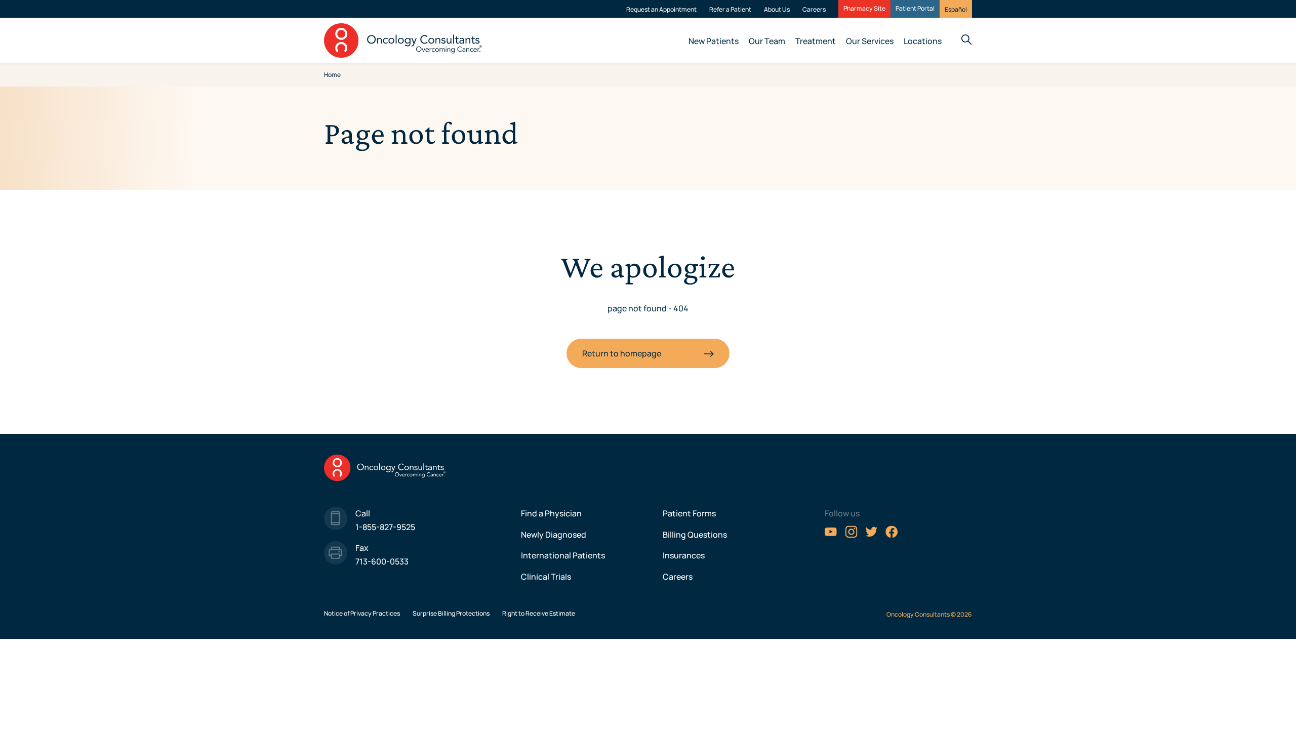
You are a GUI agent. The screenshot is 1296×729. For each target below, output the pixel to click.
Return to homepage (621, 353)
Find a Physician (551, 513)
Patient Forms (689, 513)
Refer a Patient (730, 9)
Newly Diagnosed (553, 534)
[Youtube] (831, 535)
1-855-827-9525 (385, 527)
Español (956, 9)
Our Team (767, 41)
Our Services (870, 41)
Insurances (684, 555)
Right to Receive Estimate (538, 613)
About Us (777, 9)
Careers (814, 9)
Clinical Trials (546, 576)
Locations (923, 41)
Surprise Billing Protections (451, 613)
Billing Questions (695, 534)
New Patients (713, 41)
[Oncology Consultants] (403, 40)
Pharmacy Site (864, 9)
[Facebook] (891, 535)
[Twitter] (871, 535)
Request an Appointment (661, 9)
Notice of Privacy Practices (362, 613)
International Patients (563, 555)
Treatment (815, 41)
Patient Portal (915, 9)
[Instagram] (851, 535)
